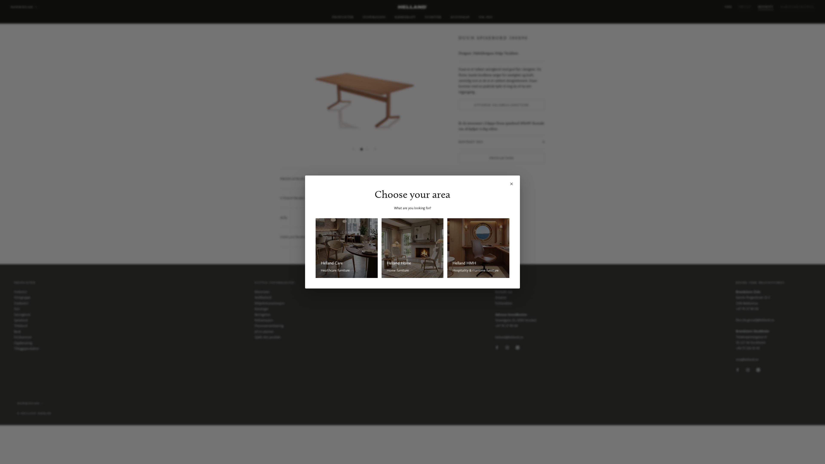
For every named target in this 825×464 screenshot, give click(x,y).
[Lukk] (511, 183)
